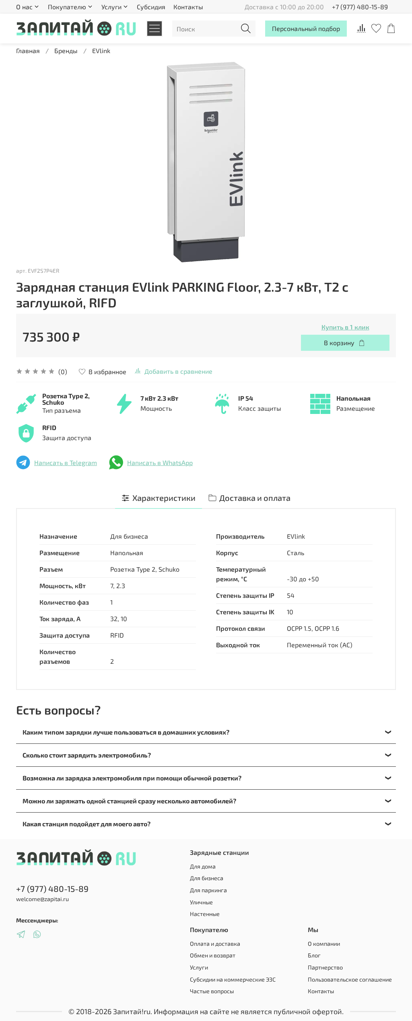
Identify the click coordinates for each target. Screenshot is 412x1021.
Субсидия (151, 6)
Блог (314, 955)
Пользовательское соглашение (350, 979)
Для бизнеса (206, 878)
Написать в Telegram (65, 462)
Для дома (203, 866)
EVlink (101, 50)
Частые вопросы (212, 991)
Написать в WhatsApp (160, 462)
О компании (324, 943)
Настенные (205, 913)
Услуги (199, 967)
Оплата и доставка (215, 943)
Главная (28, 50)
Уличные (201, 902)
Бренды (66, 50)
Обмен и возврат (212, 955)
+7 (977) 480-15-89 (360, 6)
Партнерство (325, 967)
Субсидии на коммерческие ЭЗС (233, 979)
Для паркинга (208, 890)
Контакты (188, 6)
